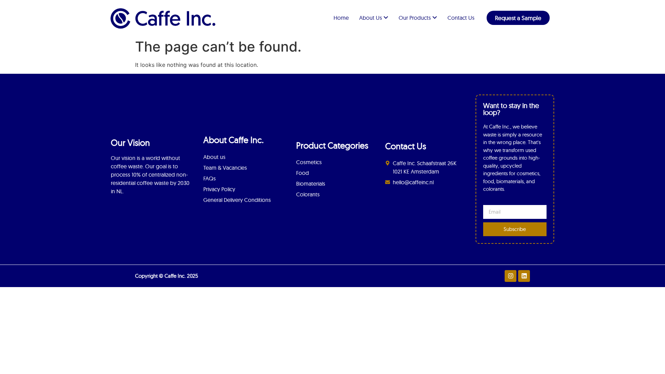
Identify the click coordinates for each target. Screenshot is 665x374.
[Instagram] (510, 276)
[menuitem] (374, 17)
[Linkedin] (524, 276)
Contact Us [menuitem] (461, 17)
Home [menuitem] (341, 17)
